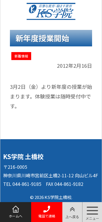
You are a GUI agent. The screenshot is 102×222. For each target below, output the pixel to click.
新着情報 (21, 56)
